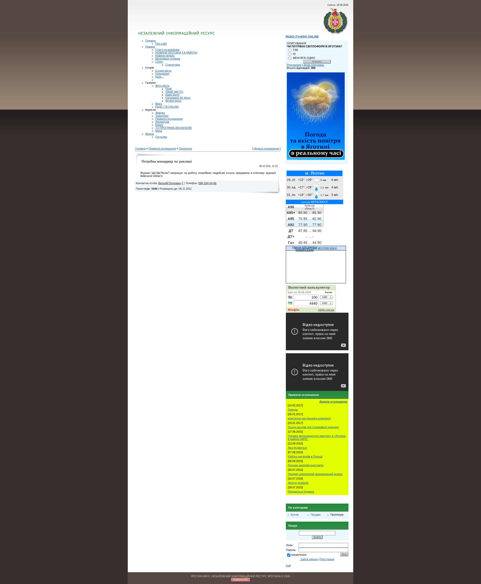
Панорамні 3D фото (177, 97)
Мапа (158, 130)
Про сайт (161, 43)
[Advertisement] (198, 21)
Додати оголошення (266, 148)
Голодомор (162, 73)
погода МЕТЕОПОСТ (314, 201)
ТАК (295, 49)
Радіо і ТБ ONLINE (167, 106)
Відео (158, 103)
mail (288, 565)
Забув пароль (309, 559)
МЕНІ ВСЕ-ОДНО (304, 57)
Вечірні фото (173, 100)
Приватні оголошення (169, 118)
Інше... (159, 76)
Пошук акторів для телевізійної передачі (313, 427)
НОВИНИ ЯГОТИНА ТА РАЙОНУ (176, 52)
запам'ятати (298, 554)
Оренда (293, 409)
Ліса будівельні (297, 447)
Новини (150, 46)
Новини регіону (165, 55)
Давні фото (172, 94)
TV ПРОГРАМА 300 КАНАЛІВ (173, 127)
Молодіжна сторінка (167, 58)
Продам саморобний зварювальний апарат (315, 474)
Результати (294, 64)
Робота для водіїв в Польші (305, 456)
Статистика (172, 64)
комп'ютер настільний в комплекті (309, 418)
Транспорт (162, 115)
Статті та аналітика (167, 49)
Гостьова (161, 136)
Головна (150, 40)
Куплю (295, 514)
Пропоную (185, 148)
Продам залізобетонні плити (305, 465)
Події (168, 88)
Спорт (159, 61)
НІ (294, 53)
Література (162, 121)
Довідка (160, 112)
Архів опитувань (313, 64)
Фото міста (162, 85)
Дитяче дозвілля (298, 482)
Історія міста (163, 70)
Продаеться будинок (301, 491)
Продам (316, 514)
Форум (149, 133)
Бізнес (159, 124)
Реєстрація (327, 559)
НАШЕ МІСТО (174, 91)
